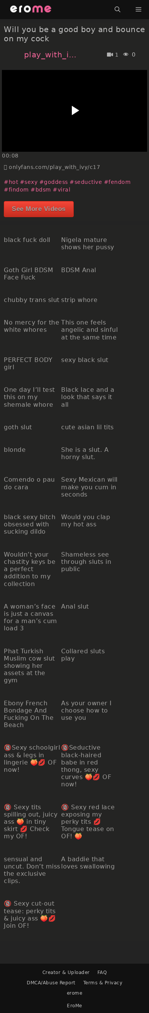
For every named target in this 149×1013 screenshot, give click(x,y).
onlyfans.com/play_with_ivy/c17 (54, 167)
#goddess (53, 182)
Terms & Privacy (103, 982)
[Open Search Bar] (117, 9)
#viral (61, 190)
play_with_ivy (52, 54)
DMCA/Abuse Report (51, 982)
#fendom (117, 182)
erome (75, 993)
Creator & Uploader (66, 972)
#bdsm (41, 190)
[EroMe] (31, 9)
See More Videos (39, 209)
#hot (11, 182)
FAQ (102, 972)
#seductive (86, 182)
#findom (16, 190)
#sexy (29, 182)
